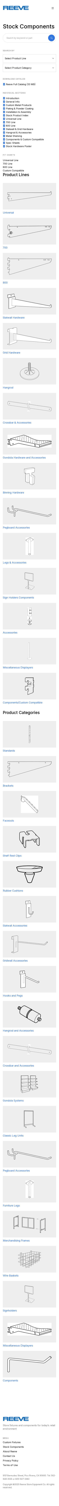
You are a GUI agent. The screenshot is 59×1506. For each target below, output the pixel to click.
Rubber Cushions (13, 890)
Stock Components (13, 1446)
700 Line (10, 122)
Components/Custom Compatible (22, 702)
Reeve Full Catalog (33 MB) (20, 84)
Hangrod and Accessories (18, 1030)
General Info (12, 101)
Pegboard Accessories (16, 527)
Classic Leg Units (13, 1135)
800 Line (10, 125)
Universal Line (13, 118)
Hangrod (8, 387)
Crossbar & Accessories (17, 422)
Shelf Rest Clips (12, 855)
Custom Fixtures (12, 1442)
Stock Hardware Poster (18, 146)
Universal (8, 212)
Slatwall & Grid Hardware (19, 129)
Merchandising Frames (16, 1240)
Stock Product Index (16, 115)
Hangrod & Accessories (18, 132)
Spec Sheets (12, 142)
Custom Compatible (13, 170)
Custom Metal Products (18, 105)
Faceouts (8, 820)
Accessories (10, 632)
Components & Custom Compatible (24, 139)
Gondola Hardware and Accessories (24, 457)
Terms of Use (10, 1465)
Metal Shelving (13, 136)
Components (10, 1380)
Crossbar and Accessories (18, 1065)
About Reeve (10, 1451)
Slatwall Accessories (15, 925)
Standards (9, 750)
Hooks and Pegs (13, 995)
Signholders (10, 1310)
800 (5, 282)
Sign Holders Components (18, 597)
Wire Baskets (10, 1275)
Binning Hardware (13, 492)
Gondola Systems (13, 1100)
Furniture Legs (11, 1205)
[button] (52, 8)
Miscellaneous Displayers (18, 667)
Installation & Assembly (18, 112)
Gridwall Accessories (15, 960)
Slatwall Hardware (13, 317)
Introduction (12, 98)
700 (5, 247)
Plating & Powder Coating (19, 108)
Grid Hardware (11, 352)
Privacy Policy (10, 1460)
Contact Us (9, 1456)
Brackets (8, 785)
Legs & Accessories (14, 562)
